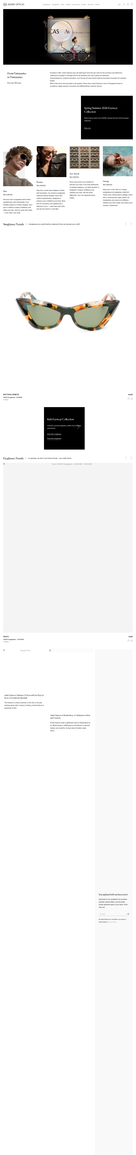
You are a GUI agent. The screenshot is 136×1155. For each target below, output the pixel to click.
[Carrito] (132, 4)
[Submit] (127, 914)
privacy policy (112, 922)
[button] (132, 398)
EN (119, 4)
